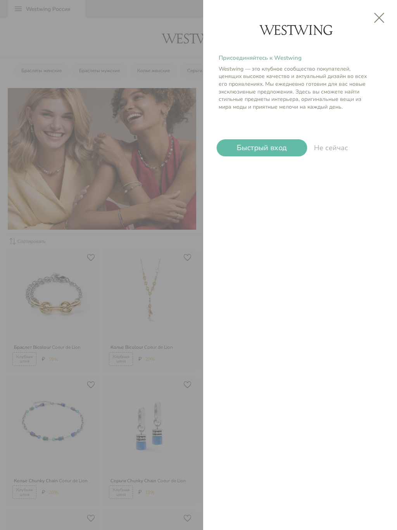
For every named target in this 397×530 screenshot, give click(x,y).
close (379, 18)
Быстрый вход (262, 147)
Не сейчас (331, 147)
